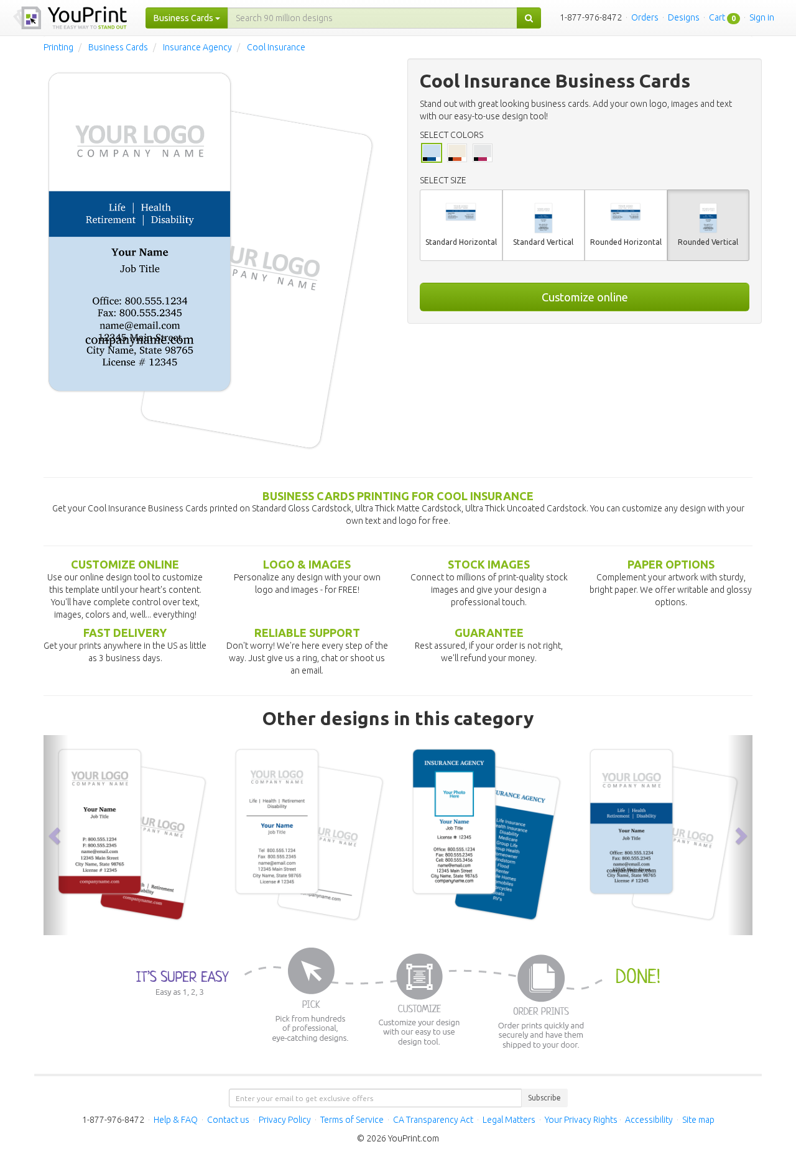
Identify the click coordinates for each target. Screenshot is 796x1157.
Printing (58, 47)
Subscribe (544, 1098)
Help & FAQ (176, 1120)
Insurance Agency (197, 47)
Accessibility (649, 1120)
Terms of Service (352, 1120)
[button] (56, 835)
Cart (717, 17)
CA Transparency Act (433, 1120)
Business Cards (118, 47)
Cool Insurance (276, 47)
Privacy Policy (285, 1120)
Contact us (228, 1120)
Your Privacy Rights (581, 1120)
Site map (698, 1120)
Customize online (585, 297)
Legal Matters (509, 1120)
